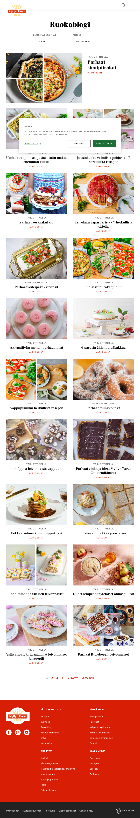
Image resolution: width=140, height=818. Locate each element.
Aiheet (77, 34)
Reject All (79, 143)
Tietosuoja (49, 810)
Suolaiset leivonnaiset (101, 737)
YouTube (27, 732)
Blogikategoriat (45, 34)
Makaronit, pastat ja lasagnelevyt (58, 768)
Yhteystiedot (12, 810)
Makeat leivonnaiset (100, 732)
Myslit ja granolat (49, 779)
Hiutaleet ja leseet (50, 763)
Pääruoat (94, 721)
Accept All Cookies (105, 143)
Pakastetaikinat (49, 790)
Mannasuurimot (48, 774)
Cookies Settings (32, 143)
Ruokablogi (46, 727)
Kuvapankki (46, 743)
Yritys (43, 737)
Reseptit (45, 716)
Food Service (128, 810)
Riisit (43, 784)
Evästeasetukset (67, 810)
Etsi (123, 5)
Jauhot (44, 758)
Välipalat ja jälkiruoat (100, 727)
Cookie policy (86, 810)
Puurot (93, 743)
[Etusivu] (17, 11)
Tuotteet (45, 721)
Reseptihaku (96, 716)
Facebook (9, 732)
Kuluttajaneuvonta (50, 732)
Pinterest (95, 774)
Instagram (18, 732)
